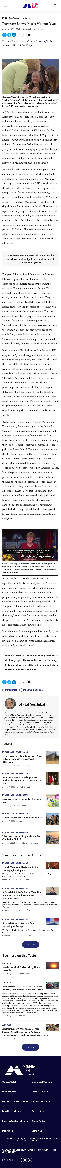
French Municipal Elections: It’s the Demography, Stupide (20, 868)
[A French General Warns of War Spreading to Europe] (52, 922)
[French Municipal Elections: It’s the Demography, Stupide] (52, 865)
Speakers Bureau (40, 1092)
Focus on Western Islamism (15, 1121)
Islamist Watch (9, 1092)
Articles (26, 18)
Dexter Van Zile (22, 766)
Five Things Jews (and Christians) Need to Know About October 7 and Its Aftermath (22, 759)
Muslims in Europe (33, 690)
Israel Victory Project (12, 1111)
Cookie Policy (38, 1121)
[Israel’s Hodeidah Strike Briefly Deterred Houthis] (52, 965)
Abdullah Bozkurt (23, 787)
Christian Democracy (36, 41)
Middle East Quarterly (42, 1082)
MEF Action (7, 1131)
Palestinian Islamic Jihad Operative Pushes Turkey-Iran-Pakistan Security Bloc (21, 780)
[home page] (30, 1069)
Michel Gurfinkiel (23, 29)
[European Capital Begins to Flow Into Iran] (52, 800)
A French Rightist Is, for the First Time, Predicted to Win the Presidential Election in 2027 (22, 895)
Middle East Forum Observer (16, 795)
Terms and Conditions (42, 1101)
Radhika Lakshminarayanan (27, 843)
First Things (38, 29)
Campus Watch (9, 1082)
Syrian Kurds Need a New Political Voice (22, 817)
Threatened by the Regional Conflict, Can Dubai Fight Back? (21, 837)
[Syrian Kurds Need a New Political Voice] (52, 819)
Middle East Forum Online (15, 752)
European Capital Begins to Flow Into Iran (21, 800)
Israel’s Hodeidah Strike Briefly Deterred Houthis (22, 968)
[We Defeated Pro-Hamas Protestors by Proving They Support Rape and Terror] (52, 985)
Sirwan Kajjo (21, 821)
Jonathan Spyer (22, 974)
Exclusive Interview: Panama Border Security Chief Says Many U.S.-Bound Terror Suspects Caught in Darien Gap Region (25, 1031)
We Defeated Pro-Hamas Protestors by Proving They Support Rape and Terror (22, 988)
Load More (31, 944)
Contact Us (37, 1131)
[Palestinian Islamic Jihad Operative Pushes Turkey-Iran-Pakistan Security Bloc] (52, 778)
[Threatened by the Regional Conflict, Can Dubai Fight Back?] (52, 837)
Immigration (11, 690)
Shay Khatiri (21, 806)
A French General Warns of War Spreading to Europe (18, 924)
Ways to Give (38, 1111)
